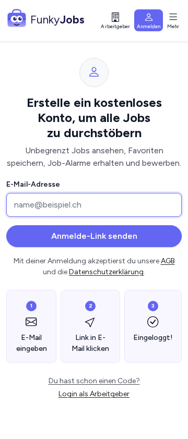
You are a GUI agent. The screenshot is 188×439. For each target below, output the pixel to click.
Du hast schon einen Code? (94, 380)
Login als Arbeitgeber (94, 393)
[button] (116, 20)
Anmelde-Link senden (94, 236)
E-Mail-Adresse (33, 184)
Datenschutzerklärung (106, 271)
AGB (168, 261)
